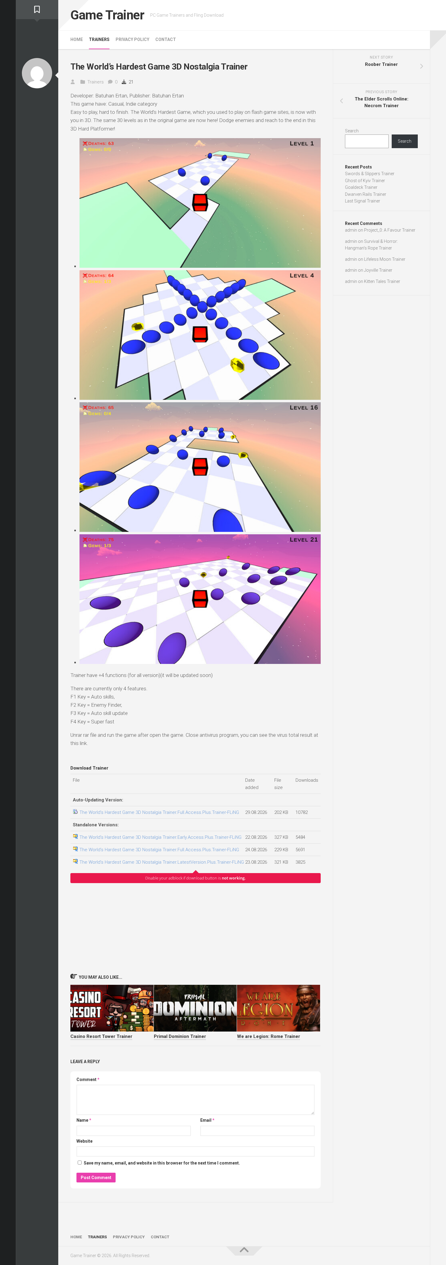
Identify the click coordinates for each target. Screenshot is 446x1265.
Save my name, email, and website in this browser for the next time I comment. (162, 1163)
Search (352, 130)
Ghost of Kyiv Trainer (365, 180)
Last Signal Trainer (362, 201)
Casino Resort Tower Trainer (101, 1036)
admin (351, 230)
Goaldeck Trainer (361, 187)
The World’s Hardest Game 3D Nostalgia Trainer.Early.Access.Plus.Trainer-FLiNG (160, 837)
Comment (88, 1079)
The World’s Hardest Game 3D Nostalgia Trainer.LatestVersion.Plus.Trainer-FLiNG (161, 862)
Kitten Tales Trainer (382, 281)
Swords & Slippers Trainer (369, 173)
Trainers (99, 39)
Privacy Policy (132, 39)
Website (84, 1141)
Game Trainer (107, 15)
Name (83, 1120)
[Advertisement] (195, 928)
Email (207, 1120)
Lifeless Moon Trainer (384, 259)
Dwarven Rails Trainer (365, 194)
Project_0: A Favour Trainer (389, 230)
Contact (165, 39)
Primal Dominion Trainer (180, 1036)
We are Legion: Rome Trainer (268, 1036)
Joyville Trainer (378, 270)
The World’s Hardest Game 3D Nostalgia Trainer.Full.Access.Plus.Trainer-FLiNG (159, 812)
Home (76, 39)
